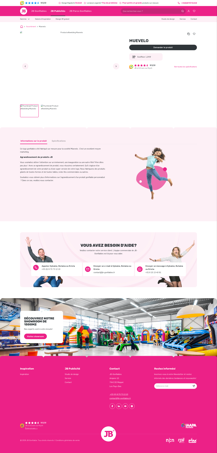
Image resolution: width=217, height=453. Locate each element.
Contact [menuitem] (194, 19)
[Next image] (116, 66)
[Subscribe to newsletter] (193, 386)
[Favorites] (194, 11)
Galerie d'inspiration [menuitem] (43, 19)
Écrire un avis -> (31, 428)
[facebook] (112, 406)
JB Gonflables (39, 11)
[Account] (188, 11)
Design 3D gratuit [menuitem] (62, 19)
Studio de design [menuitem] (168, 19)
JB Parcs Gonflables (80, 11)
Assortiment (31, 26)
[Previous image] (25, 66)
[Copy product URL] (188, 34)
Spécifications (59, 141)
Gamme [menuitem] (23, 19)
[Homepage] (23, 11)
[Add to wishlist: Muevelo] (194, 34)
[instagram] (132, 406)
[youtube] (125, 406)
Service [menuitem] (183, 19)
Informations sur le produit (34, 141)
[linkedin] (119, 406)
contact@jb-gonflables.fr (120, 398)
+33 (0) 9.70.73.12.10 (119, 394)
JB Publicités (58, 11)
